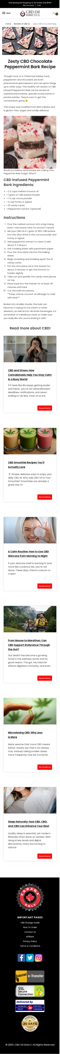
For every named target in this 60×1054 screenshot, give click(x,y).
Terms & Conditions (30, 946)
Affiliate (30, 936)
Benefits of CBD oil (22, 24)
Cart (39, 5)
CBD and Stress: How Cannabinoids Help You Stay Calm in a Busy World (30, 375)
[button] (54, 13)
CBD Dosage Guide (30, 922)
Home (8, 24)
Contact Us (30, 932)
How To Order (30, 927)
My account (28, 5)
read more (45, 408)
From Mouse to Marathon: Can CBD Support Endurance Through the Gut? (29, 645)
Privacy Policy (30, 941)
